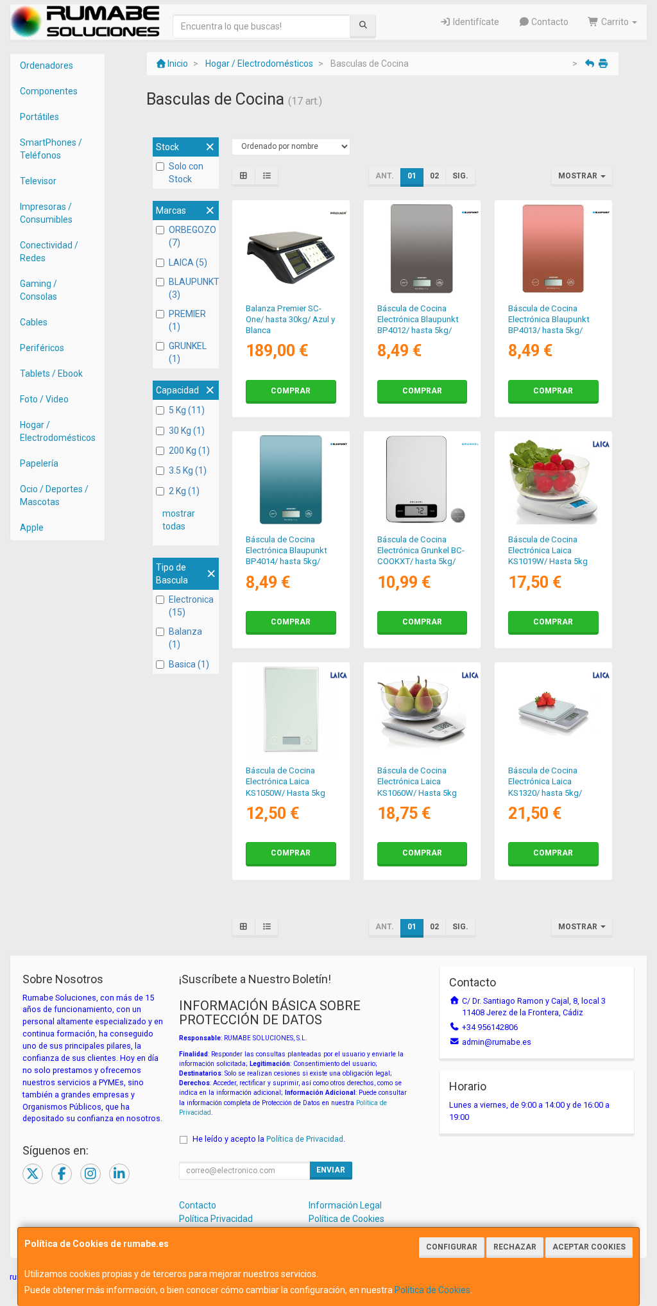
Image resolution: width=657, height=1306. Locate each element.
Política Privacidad (216, 1219)
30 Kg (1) (187, 430)
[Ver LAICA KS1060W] (422, 710)
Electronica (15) (191, 605)
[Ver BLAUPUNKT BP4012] (422, 248)
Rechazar (514, 1246)
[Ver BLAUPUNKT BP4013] (553, 248)
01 (411, 175)
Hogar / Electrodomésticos (58, 431)
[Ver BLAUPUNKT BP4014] (291, 479)
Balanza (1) (185, 637)
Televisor (38, 181)
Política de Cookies (432, 1290)
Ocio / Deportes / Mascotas (54, 495)
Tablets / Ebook (51, 373)
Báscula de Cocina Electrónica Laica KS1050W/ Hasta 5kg (285, 782)
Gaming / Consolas (38, 290)
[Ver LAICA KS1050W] (291, 710)
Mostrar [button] (578, 175)
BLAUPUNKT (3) (192, 288)
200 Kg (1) (189, 450)
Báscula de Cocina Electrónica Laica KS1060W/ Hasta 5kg (417, 782)
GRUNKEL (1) (188, 352)
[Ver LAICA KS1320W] (553, 710)
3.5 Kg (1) (188, 470)
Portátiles (39, 117)
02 (434, 175)
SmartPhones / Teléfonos (51, 148)
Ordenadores (46, 65)
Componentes (49, 91)
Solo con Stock (186, 172)
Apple (32, 527)
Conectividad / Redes (49, 251)
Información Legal (345, 1205)
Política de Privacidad (304, 1139)
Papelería (39, 463)
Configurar (451, 1246)
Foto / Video (44, 399)
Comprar (291, 390)
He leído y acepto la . (268, 1139)
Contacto (548, 22)
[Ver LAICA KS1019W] (553, 479)
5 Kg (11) (187, 410)
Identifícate (475, 22)
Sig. (460, 175)
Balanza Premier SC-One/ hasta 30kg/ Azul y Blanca (290, 320)
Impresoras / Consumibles (46, 213)
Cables (33, 322)
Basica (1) (189, 664)
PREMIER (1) (187, 320)
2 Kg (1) (184, 491)
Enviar (330, 1169)
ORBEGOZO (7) (192, 236)
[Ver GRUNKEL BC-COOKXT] (422, 479)
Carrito (615, 22)
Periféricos (42, 348)
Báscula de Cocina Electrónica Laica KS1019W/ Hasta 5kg (548, 551)
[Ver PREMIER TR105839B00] (291, 248)
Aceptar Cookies (589, 1246)
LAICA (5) (188, 262)
